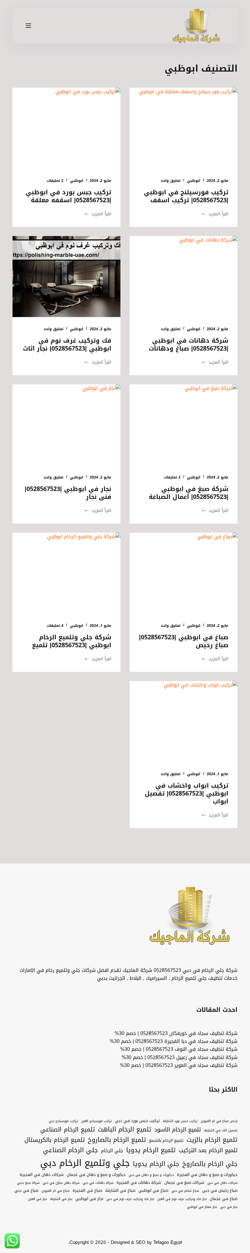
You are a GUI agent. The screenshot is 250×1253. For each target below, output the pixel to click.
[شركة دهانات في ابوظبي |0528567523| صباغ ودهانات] (184, 276)
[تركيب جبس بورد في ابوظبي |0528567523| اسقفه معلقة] (66, 128)
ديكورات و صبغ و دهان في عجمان (96, 1174)
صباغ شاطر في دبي (185, 1191)
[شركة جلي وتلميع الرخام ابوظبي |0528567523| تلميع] (66, 573)
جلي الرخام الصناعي (70, 1150)
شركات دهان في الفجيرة (42, 1174)
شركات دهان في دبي (222, 1183)
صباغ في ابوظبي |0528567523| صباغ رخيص (183, 641)
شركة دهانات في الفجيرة (138, 1182)
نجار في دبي (229, 1207)
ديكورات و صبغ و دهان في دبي (151, 1175)
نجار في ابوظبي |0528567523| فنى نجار (68, 493)
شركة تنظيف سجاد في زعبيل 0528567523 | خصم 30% (180, 1057)
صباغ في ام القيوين (55, 1191)
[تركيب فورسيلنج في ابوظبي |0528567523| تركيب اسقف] (184, 128)
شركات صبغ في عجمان (184, 1182)
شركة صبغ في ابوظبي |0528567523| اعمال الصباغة (188, 493)
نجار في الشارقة (61, 1199)
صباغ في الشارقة (120, 1190)
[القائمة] (28, 25)
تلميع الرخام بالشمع (166, 1140)
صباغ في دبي (26, 1190)
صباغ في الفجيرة (87, 1190)
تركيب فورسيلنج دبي (63, 1121)
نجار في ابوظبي (89, 1198)
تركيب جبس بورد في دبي (137, 1120)
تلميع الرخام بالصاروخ (117, 1140)
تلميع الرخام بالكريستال (54, 1140)
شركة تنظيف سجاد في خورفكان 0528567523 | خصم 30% (176, 1033)
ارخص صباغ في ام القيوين (219, 1121)
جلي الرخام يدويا (156, 1164)
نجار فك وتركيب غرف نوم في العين (182, 1199)
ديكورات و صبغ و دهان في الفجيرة (207, 1174)
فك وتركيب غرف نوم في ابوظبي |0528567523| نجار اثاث (67, 344)
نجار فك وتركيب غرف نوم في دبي (130, 1199)
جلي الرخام (112, 1150)
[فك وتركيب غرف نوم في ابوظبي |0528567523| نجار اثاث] (66, 276)
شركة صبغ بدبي (28, 1183)
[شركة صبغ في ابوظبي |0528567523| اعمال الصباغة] (184, 424)
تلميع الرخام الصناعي (67, 1130)
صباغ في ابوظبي (153, 1190)
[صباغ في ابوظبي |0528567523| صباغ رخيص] (184, 573)
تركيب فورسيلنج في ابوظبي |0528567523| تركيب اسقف (186, 196)
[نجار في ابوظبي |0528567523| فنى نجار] (66, 424)
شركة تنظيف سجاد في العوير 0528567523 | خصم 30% (179, 1065)
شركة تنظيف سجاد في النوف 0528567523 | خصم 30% (179, 1049)
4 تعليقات (55, 625)
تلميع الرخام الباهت (124, 1129)
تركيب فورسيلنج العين (96, 1121)
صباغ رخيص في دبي (220, 1190)
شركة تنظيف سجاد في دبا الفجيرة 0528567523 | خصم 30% (174, 1041)
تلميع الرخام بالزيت (212, 1140)
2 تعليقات (55, 180)
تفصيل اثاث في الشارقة (221, 1130)
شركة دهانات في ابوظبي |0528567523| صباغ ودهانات (188, 344)
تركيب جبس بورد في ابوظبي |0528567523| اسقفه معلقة (68, 196)
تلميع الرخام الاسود (177, 1130)
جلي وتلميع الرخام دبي (85, 1163)
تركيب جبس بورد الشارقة (180, 1121)
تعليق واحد (170, 180)
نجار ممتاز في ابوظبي (202, 1207)
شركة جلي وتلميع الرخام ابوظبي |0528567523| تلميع (71, 641)
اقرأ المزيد (215, 214)
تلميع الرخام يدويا (151, 1150)
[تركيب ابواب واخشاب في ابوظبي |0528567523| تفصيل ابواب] (184, 721)
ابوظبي (193, 180)
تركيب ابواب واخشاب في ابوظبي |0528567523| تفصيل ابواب (186, 793)
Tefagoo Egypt (167, 1242)
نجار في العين (37, 1199)
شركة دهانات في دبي (98, 1183)
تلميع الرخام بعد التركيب (208, 1150)
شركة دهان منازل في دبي (61, 1183)
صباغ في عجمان (224, 1198)
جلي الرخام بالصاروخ (210, 1164)
